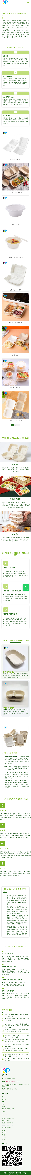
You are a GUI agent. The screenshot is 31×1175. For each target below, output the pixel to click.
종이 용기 (4, 1137)
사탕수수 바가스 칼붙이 (8, 1118)
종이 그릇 (4, 1132)
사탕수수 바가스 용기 (7, 1125)
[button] (28, 2)
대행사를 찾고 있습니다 (8, 1109)
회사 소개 (4, 1099)
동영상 (3, 1106)
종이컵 (3, 1140)
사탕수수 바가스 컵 (6, 1128)
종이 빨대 (4, 1130)
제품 (3, 1101)
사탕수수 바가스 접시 (7, 1123)
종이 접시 (4, 1135)
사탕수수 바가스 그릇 (7, 1120)
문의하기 (4, 1111)
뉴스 (3, 1104)
